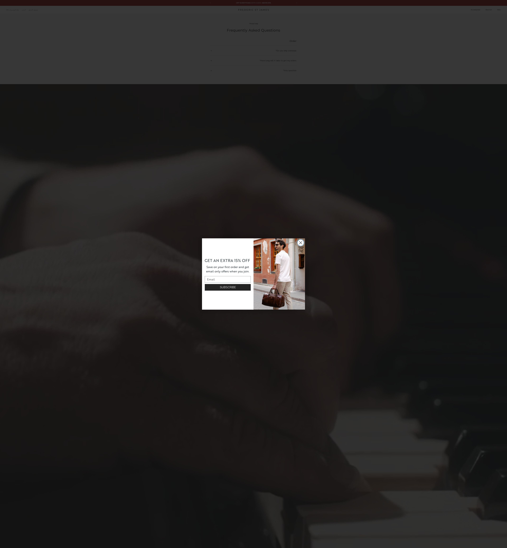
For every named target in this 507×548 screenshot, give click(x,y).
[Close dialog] (300, 242)
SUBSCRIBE (228, 287)
